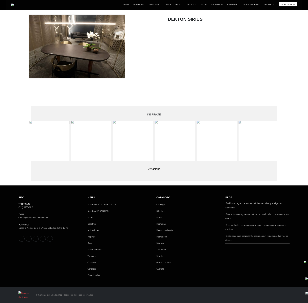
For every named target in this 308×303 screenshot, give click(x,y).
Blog (204, 5)
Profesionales (288, 4)
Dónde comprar (251, 5)
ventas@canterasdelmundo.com (33, 217)
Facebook (22, 239)
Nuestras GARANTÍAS (98, 211)
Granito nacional (163, 262)
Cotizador (232, 5)
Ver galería (154, 169)
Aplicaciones (173, 5)
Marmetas (161, 224)
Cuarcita (160, 269)
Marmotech (161, 237)
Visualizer (217, 5)
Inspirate (192, 5)
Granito (159, 256)
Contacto (269, 5)
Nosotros (138, 5)
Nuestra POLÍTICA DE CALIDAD (102, 204)
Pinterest (29, 239)
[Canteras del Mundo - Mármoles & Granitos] (22, 5)
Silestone (160, 211)
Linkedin (50, 239)
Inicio (126, 5)
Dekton (159, 217)
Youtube (36, 239)
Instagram (43, 239)
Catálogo (154, 5)
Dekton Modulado (164, 230)
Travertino (161, 249)
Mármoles (161, 243)
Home (90, 217)
